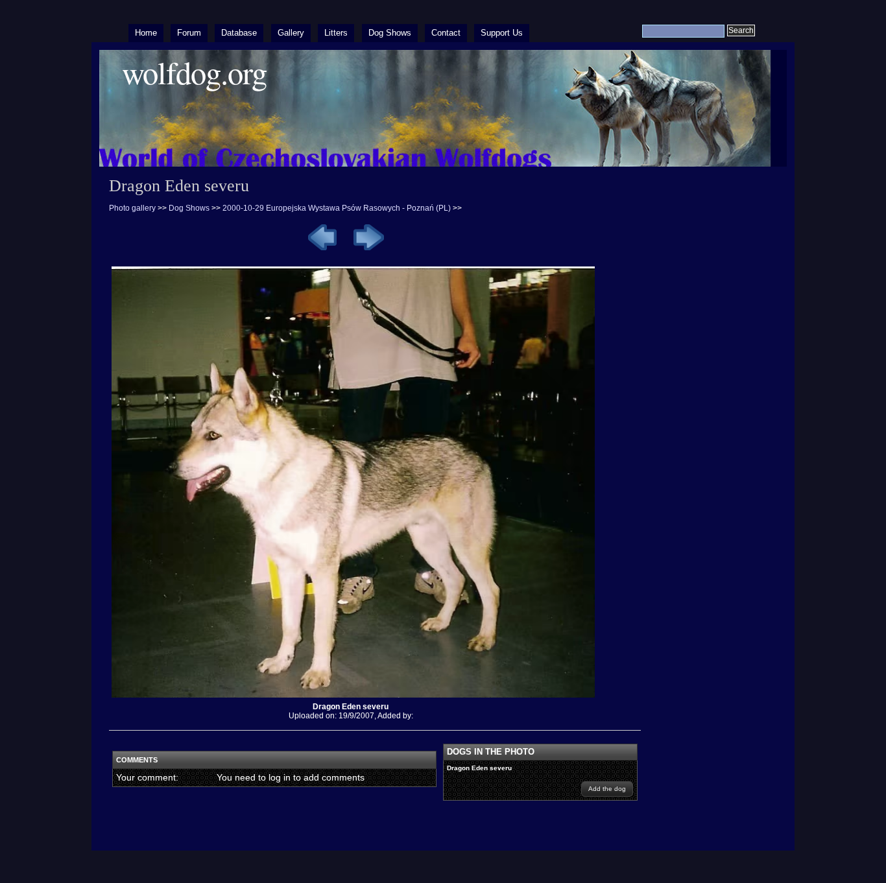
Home (146, 33)
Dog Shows (389, 33)
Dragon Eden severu (479, 767)
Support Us (502, 33)
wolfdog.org (194, 72)
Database (239, 33)
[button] (607, 789)
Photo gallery (132, 208)
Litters (336, 33)
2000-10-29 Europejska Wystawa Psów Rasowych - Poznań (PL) (336, 208)
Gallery (291, 33)
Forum (189, 33)
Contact (446, 33)
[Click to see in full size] (358, 697)
